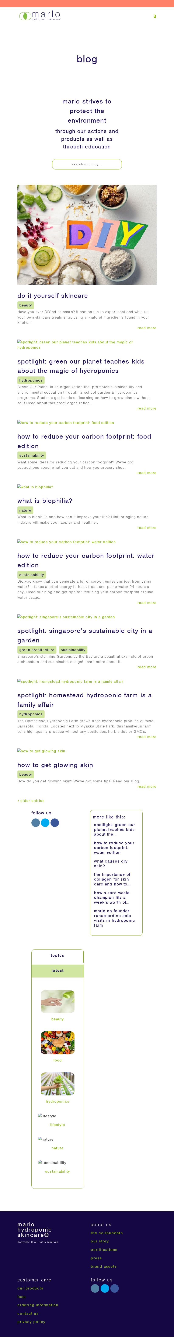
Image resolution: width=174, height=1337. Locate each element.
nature (25, 510)
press (96, 1258)
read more (147, 328)
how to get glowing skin (55, 765)
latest (58, 970)
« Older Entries (31, 800)
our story (100, 1241)
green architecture (37, 650)
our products (30, 1288)
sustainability (31, 455)
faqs (21, 1296)
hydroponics (31, 380)
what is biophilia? (44, 500)
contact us (28, 1313)
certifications (104, 1249)
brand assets (104, 1266)
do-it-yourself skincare (52, 295)
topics (57, 955)
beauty (25, 305)
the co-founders (107, 1233)
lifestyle (57, 1124)
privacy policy (31, 1321)
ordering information (38, 1305)
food (57, 1060)
